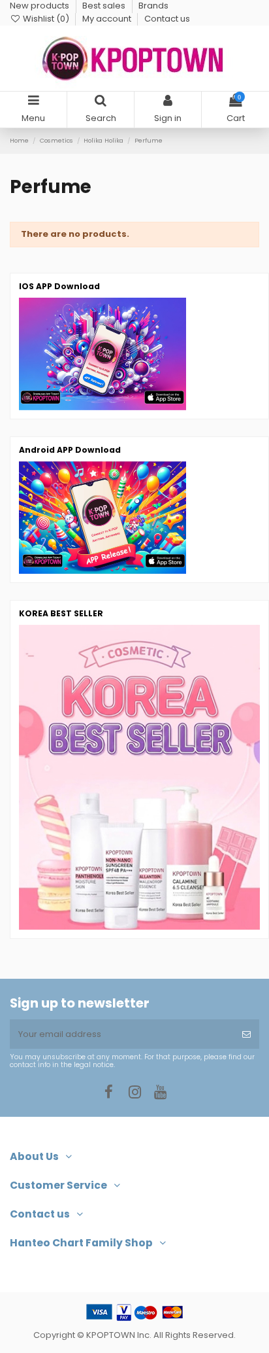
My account (107, 18)
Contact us (167, 18)
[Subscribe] (246, 1034)
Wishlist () (46, 18)
